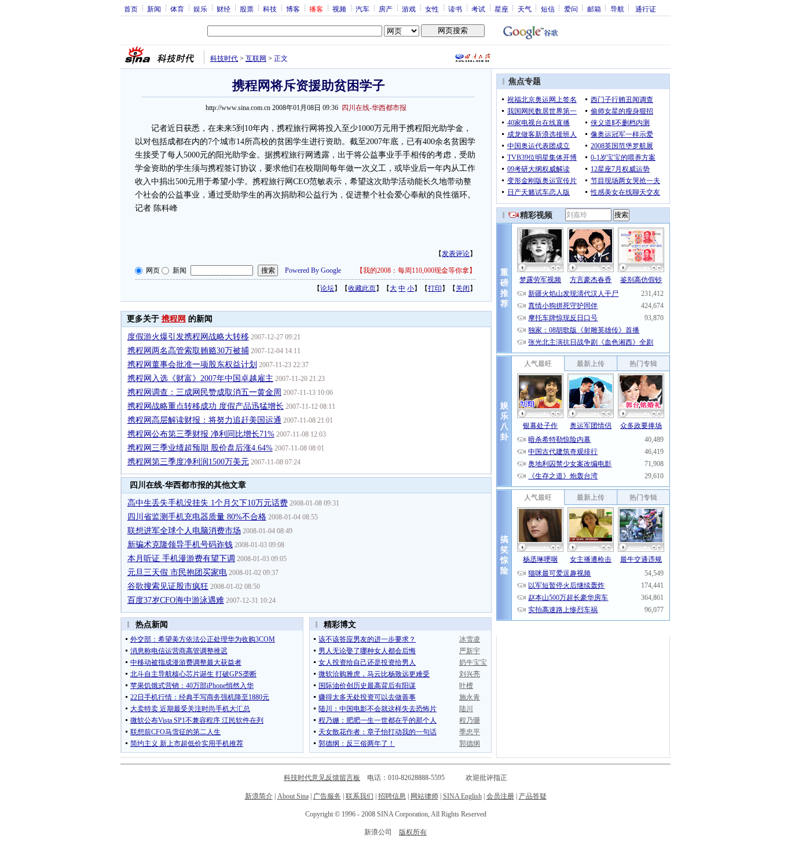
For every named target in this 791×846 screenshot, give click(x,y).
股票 (247, 8)
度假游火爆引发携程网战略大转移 (188, 336)
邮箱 (594, 8)
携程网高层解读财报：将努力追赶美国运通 (204, 420)
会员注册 (500, 796)
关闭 (463, 288)
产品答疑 (533, 796)
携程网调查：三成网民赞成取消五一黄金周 (204, 392)
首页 (131, 8)
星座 (501, 8)
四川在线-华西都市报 (374, 108)
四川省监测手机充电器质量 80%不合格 (196, 516)
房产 (386, 8)
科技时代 (224, 58)
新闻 (154, 8)
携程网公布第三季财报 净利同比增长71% (200, 434)
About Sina (293, 796)
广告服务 (327, 796)
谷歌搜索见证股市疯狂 (167, 586)
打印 (435, 288)
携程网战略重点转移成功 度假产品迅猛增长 (205, 406)
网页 (153, 270)
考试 (478, 8)
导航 (617, 8)
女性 (432, 8)
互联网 (256, 58)
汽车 (362, 8)
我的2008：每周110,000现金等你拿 (416, 270)
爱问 (571, 8)
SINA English (462, 796)
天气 (525, 8)
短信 (548, 8)
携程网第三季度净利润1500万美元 (188, 461)
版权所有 (413, 832)
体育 (177, 8)
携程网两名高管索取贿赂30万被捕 (188, 350)
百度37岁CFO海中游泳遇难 (175, 600)
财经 (223, 8)
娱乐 (200, 8)
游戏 (409, 8)
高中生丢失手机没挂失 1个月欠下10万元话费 (207, 503)
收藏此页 (362, 288)
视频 (339, 8)
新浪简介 (259, 796)
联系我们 (359, 796)
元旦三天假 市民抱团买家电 (177, 572)
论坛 (327, 288)
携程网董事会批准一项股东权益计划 (192, 364)
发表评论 (456, 254)
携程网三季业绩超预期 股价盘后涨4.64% (200, 448)
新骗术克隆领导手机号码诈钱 (180, 544)
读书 (455, 8)
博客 (293, 8)
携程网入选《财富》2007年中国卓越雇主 (200, 378)
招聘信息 (392, 796)
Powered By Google (313, 270)
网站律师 (424, 796)
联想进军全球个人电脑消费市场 (184, 530)
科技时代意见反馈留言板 (322, 778)
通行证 (645, 8)
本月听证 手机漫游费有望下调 (181, 558)
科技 (270, 8)
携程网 (174, 318)
